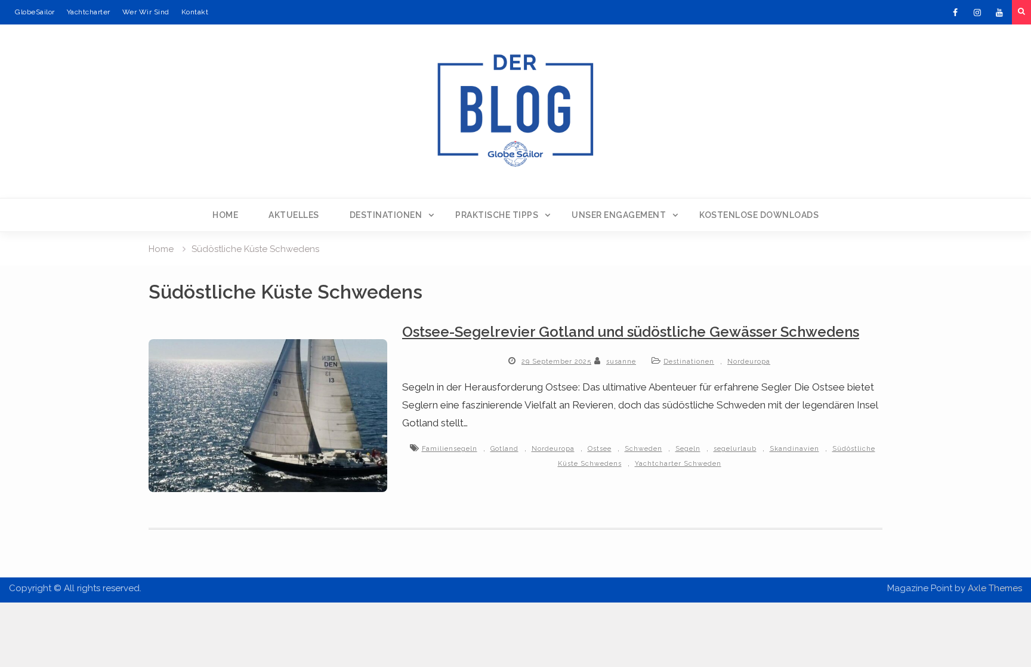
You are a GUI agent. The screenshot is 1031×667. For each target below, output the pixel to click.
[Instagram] (977, 12)
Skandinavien (794, 449)
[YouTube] (999, 12)
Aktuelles (293, 215)
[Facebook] (955, 12)
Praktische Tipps (496, 215)
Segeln (687, 449)
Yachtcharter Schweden (678, 464)
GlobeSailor (35, 12)
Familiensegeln (449, 449)
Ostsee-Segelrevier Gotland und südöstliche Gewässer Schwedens (630, 331)
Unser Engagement (619, 215)
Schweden (643, 449)
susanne (621, 361)
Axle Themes (995, 588)
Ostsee (600, 449)
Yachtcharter (88, 12)
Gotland (504, 449)
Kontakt (195, 12)
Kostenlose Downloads (759, 215)
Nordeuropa (748, 361)
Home (225, 215)
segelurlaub (735, 449)
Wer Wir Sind (145, 12)
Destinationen (386, 215)
